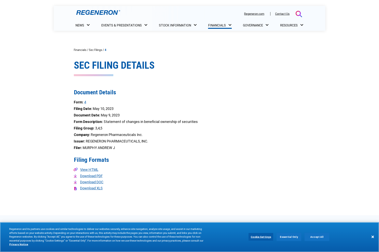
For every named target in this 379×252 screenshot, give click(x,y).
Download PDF (91, 176)
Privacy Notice (18, 244)
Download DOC (91, 182)
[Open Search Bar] (299, 14)
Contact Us (282, 13)
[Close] (372, 236)
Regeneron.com (254, 13)
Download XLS (91, 188)
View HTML (89, 170)
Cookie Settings (261, 236)
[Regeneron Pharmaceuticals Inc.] (157, 13)
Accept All (317, 236)
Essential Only (289, 236)
